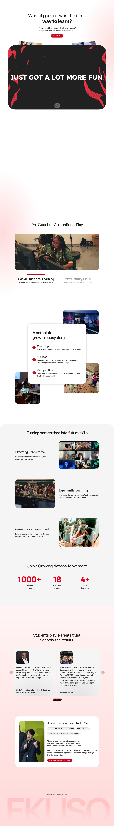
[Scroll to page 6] (61, 700)
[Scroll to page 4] (57, 700)
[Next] (103, 672)
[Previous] (11, 672)
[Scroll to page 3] (56, 700)
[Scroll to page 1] (53, 700)
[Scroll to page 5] (59, 700)
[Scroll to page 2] (55, 700)
